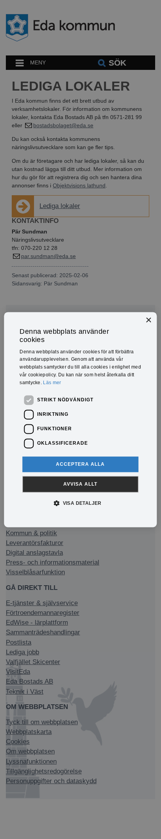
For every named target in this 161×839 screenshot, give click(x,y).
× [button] (148, 320)
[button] (80, 503)
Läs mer (52, 382)
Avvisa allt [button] (80, 484)
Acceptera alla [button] (80, 464)
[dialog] (80, 419)
